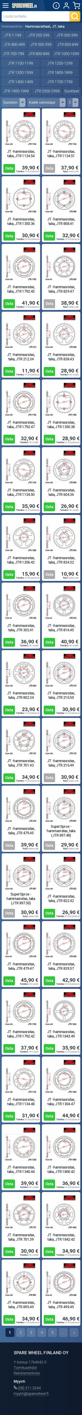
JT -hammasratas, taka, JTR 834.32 (61, 560)
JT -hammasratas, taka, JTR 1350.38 (61, 424)
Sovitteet (71, 91)
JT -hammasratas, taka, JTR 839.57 (61, 966)
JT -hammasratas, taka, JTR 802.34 (21, 695)
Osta (9, 168)
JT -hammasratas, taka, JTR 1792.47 (21, 424)
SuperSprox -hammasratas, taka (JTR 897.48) (61, 830)
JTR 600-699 (67, 44)
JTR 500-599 (41, 44)
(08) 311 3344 (29, 1388)
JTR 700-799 (13, 54)
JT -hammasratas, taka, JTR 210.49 (61, 763)
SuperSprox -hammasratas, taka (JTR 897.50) (21, 898)
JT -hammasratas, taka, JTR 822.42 (61, 898)
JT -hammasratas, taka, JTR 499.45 (61, 1304)
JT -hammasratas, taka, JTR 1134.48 (21, 1101)
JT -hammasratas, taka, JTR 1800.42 (61, 1169)
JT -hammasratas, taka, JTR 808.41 (61, 221)
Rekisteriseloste (27, 1373)
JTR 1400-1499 (20, 82)
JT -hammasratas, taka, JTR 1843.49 (61, 1034)
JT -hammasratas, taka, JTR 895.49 (21, 1304)
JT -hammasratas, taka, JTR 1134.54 (21, 153)
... (63, 1332)
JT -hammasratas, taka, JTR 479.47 (21, 966)
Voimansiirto (12, 26)
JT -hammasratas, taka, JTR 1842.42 (61, 1237)
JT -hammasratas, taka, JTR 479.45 (21, 831)
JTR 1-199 (12, 35)
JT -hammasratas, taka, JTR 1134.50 (21, 492)
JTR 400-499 (14, 44)
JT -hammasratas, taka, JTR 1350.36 (21, 221)
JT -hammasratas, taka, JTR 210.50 (61, 695)
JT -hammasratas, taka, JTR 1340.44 (21, 1169)
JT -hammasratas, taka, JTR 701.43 (21, 763)
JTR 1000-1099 (66, 54)
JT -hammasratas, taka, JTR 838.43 (61, 357)
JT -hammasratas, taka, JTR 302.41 (21, 628)
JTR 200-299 (38, 35)
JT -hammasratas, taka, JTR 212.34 (21, 357)
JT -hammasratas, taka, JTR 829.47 (61, 289)
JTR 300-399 (67, 35)
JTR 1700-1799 (60, 82)
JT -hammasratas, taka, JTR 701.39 (21, 1237)
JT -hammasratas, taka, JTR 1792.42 (21, 1034)
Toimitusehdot (25, 1368)
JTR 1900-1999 (16, 91)
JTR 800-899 (38, 54)
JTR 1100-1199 (20, 63)
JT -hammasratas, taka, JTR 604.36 (61, 492)
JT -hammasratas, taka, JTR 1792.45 (21, 289)
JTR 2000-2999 (47, 91)
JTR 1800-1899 (60, 72)
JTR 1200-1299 (60, 63)
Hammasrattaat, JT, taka (45, 26)
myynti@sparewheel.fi (31, 1394)
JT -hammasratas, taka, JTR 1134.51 (61, 153)
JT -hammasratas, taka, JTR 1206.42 (21, 560)
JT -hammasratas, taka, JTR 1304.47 (61, 1101)
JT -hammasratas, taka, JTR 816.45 (61, 628)
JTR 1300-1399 (20, 72)
